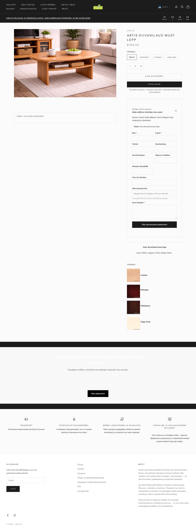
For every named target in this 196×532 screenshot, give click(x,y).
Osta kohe (154, 84)
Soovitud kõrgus (138, 155)
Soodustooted (28, 9)
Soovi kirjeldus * (138, 202)
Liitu (13, 489)
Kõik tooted (28, 5)
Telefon (135, 144)
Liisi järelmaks (83, 491)
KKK (79, 486)
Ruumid (10, 9)
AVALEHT (11, 5)
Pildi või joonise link (139, 188)
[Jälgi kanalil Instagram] (14, 515)
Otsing (80, 464)
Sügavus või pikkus (162, 155)
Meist (65, 9)
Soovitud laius (160, 144)
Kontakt (80, 469)
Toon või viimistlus (139, 177)
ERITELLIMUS (68, 5)
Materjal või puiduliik (140, 166)
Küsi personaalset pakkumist (154, 224)
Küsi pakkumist (98, 393)
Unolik (131, 31)
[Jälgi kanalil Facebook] (7, 515)
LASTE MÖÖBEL (48, 5)
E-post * (158, 133)
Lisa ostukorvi (154, 76)
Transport (81, 473)
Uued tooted (49, 9)
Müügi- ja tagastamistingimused (90, 478)
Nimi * (134, 133)
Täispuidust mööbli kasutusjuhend (91, 482)
